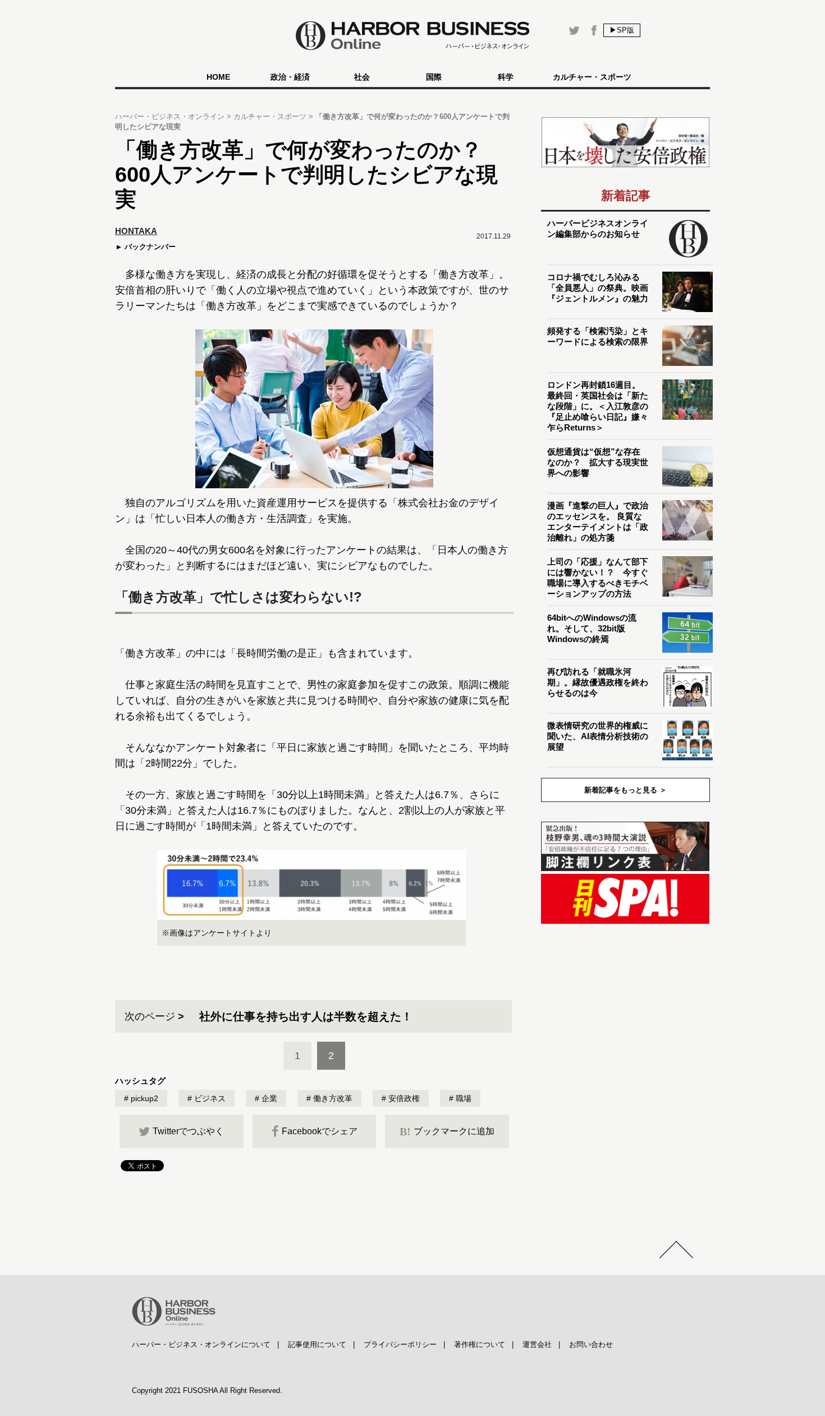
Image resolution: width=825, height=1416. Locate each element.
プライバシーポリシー (400, 1344)
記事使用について (317, 1344)
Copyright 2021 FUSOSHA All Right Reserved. (207, 1390)
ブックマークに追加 (447, 1131)
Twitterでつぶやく (188, 1131)
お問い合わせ (591, 1344)
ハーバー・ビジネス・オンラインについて (201, 1344)
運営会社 (537, 1344)
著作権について (479, 1344)
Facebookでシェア (320, 1131)
